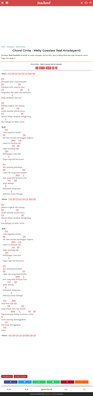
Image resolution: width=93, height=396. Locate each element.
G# (23, 74)
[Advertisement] (46, 27)
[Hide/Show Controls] (56, 68)
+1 (65, 389)
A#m (30, 74)
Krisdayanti (8, 376)
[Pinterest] (67, 382)
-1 (83, 389)
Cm (19, 74)
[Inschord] (44, 3)
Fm (9, 74)
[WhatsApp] (39, 382)
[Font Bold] (53, 68)
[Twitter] (25, 382)
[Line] (53, 382)
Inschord (47, 394)
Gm (6, 151)
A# (21, 90)
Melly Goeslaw (21, 376)
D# (13, 74)
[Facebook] (10, 382)
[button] (81, 382)
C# (16, 74)
